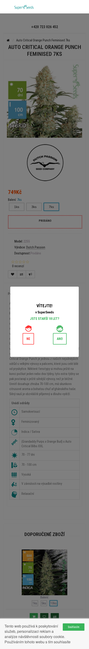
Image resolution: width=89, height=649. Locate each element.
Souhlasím (73, 627)
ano (60, 339)
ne (28, 339)
